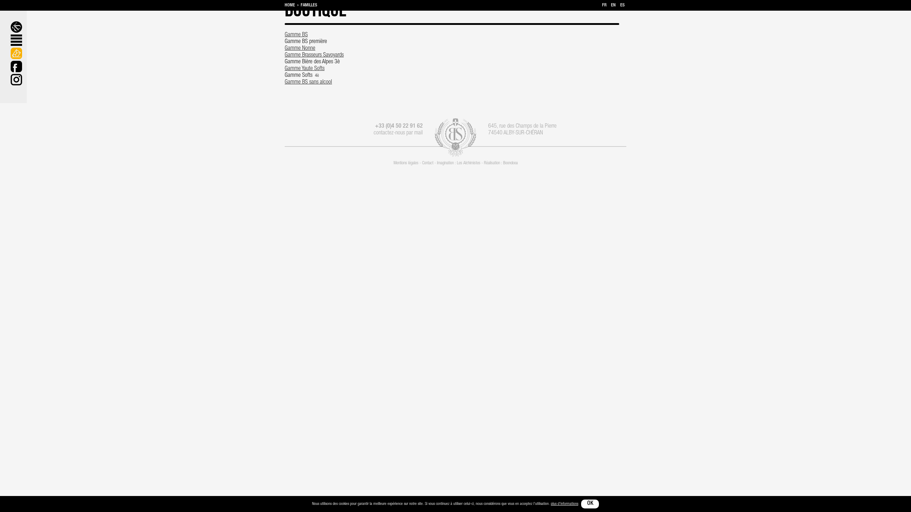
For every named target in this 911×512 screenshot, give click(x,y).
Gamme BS (296, 35)
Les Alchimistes (468, 163)
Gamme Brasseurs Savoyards (314, 55)
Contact (427, 163)
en (613, 5)
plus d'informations (564, 504)
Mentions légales (406, 163)
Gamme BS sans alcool (308, 82)
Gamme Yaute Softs (305, 69)
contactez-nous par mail (398, 133)
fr (604, 5)
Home (290, 5)
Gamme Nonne (300, 49)
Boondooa (510, 163)
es (622, 5)
